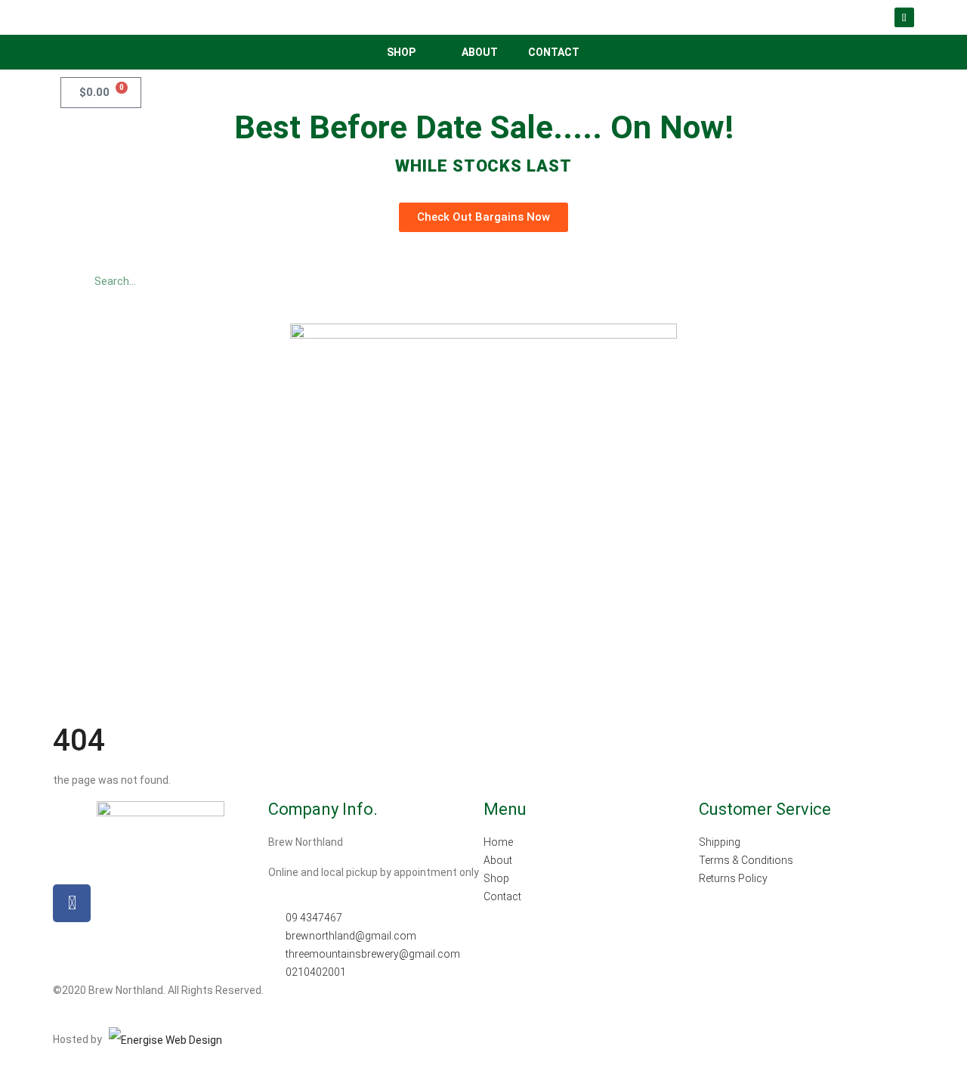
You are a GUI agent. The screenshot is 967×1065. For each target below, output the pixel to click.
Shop (401, 52)
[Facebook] (904, 17)
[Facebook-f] (72, 903)
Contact (553, 52)
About (480, 52)
